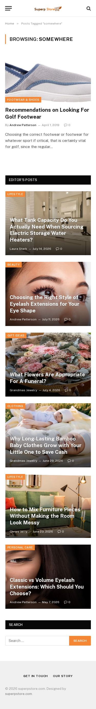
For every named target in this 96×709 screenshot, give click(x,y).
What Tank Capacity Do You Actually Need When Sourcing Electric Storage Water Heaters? (46, 230)
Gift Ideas (15, 335)
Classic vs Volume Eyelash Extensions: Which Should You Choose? (47, 586)
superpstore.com (18, 694)
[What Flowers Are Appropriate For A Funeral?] (48, 365)
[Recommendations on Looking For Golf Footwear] (48, 78)
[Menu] (8, 8)
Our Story (63, 676)
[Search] (88, 8)
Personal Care (20, 547)
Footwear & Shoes (23, 99)
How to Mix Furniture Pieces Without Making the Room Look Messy (45, 516)
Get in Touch (35, 676)
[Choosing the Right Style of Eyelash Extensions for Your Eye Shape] (48, 294)
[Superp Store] (48, 8)
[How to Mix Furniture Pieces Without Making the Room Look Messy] (48, 506)
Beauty (13, 264)
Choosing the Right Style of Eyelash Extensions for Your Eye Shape (44, 303)
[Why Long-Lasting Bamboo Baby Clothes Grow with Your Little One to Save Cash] (48, 435)
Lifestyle (15, 194)
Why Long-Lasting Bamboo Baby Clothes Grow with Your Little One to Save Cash (45, 445)
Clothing (15, 406)
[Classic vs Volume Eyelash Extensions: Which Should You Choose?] (48, 577)
